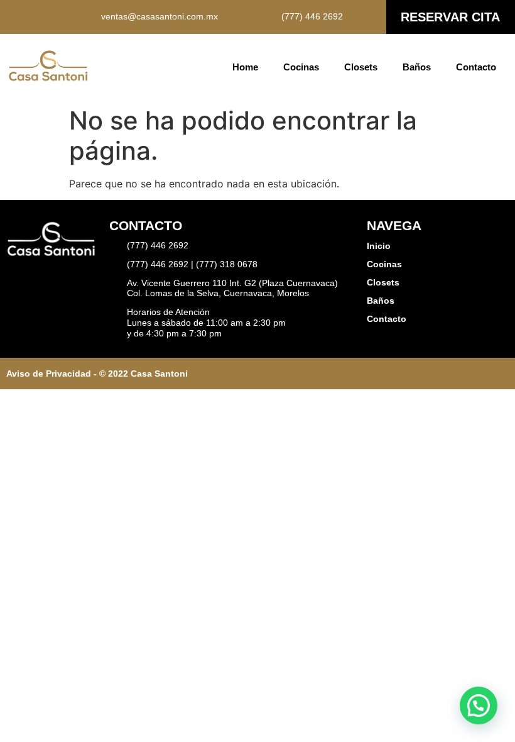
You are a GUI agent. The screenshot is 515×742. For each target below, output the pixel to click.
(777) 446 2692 (312, 16)
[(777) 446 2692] (269, 17)
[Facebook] (15, 17)
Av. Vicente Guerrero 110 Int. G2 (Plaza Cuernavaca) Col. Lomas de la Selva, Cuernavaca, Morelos (232, 288)
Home (245, 67)
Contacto (476, 67)
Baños (417, 67)
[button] (478, 705)
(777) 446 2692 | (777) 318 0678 (192, 264)
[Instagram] (34, 17)
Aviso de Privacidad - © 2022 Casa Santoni (97, 373)
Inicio (379, 246)
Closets (360, 67)
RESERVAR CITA (450, 17)
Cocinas (301, 67)
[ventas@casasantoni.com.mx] (89, 17)
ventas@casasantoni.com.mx (159, 16)
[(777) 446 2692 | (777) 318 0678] (115, 264)
